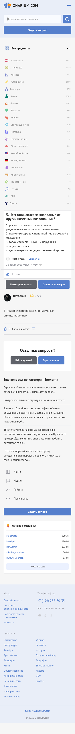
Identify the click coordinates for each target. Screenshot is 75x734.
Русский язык (11, 655)
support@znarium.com (37, 710)
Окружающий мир (46, 655)
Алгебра (8, 650)
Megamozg (11, 535)
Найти (67, 19)
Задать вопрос (37, 30)
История (40, 650)
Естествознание (45, 665)
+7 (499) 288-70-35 (51, 601)
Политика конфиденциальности (16, 607)
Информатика (12, 691)
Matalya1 (10, 541)
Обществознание (13, 670)
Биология (34, 258)
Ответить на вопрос (54, 284)
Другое (40, 681)
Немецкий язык (12, 681)
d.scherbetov (18, 258)
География (41, 660)
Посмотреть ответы (21, 284)
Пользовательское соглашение (14, 615)
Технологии (10, 686)
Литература (10, 645)
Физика (40, 640)
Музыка (40, 670)
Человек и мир (12, 696)
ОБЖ (38, 675)
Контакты (9, 622)
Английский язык (13, 675)
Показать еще (37, 566)
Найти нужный (23, 360)
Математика (10, 640)
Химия (7, 665)
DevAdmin (11, 546)
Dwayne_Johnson (14, 557)
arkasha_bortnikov (15, 552)
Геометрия (9, 660)
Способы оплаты (13, 600)
